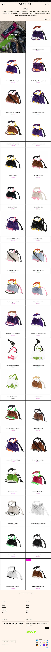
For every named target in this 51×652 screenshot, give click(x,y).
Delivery (27, 605)
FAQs (27, 610)
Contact (3, 612)
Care (27, 609)
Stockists (4, 607)
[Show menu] (3, 4)
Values (3, 609)
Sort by (47, 19)
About (3, 605)
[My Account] (45, 4)
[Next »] (31, 593)
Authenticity (4, 610)
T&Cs (27, 612)
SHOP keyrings (12, 38)
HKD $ (12, 641)
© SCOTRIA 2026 (5, 644)
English (5, 641)
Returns (27, 607)
